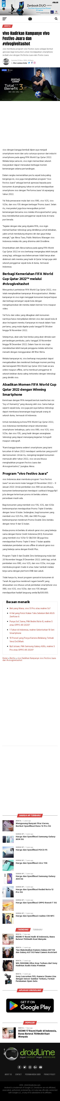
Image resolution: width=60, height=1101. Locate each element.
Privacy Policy (49, 1074)
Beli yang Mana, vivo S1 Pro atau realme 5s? (30, 608)
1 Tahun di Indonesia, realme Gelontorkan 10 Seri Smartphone (32, 631)
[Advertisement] (30, 124)
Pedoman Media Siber (33, 1074)
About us (8, 1074)
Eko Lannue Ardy (20, 63)
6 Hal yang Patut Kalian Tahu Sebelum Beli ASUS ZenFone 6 (32, 615)
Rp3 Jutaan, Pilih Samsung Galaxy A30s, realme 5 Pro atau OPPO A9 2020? (32, 648)
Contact (18, 1074)
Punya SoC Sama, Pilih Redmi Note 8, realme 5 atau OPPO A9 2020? (31, 623)
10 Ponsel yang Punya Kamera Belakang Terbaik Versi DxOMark (32, 639)
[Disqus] (30, 705)
